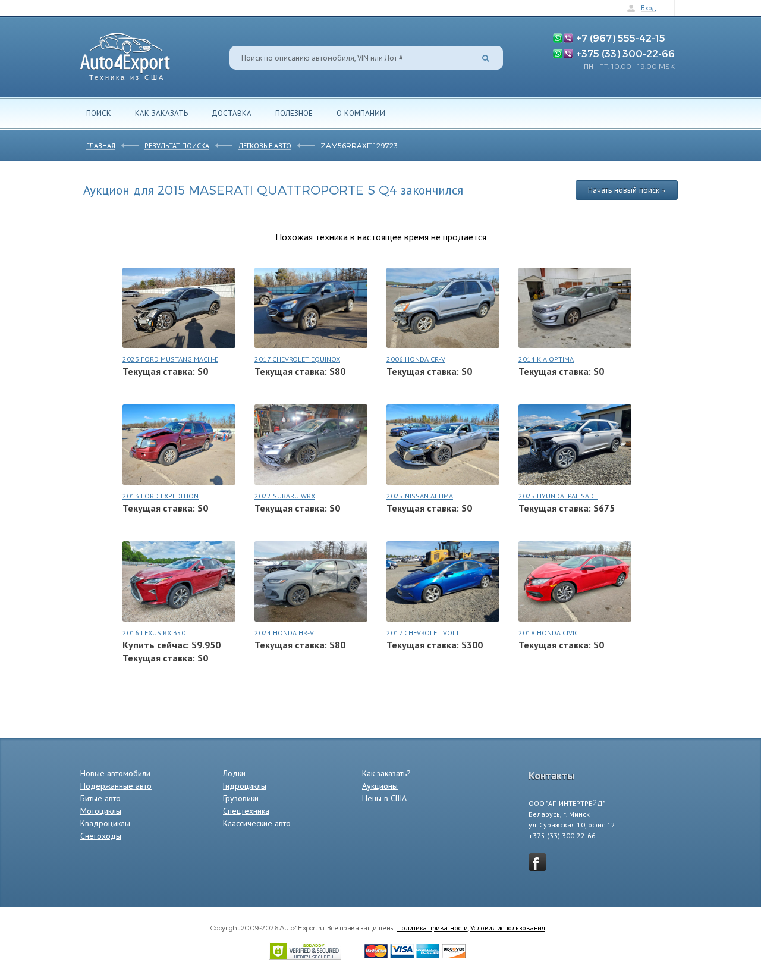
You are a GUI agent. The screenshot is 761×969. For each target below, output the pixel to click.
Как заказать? (386, 773)
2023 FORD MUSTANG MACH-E (170, 359)
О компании (361, 113)
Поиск (98, 113)
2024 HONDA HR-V (284, 632)
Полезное (294, 113)
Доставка (231, 113)
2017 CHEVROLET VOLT (423, 632)
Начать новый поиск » (626, 190)
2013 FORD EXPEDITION (160, 495)
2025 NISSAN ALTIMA (419, 495)
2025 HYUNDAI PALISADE (558, 495)
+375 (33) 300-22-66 (625, 53)
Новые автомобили (115, 773)
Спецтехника (246, 810)
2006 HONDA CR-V (415, 359)
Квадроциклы (105, 823)
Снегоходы (100, 835)
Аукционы (380, 785)
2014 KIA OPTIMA (546, 359)
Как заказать (161, 113)
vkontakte (537, 862)
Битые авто (100, 798)
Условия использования (507, 927)
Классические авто (257, 823)
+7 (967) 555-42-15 (620, 37)
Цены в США (384, 798)
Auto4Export (125, 53)
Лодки (234, 773)
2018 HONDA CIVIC (548, 632)
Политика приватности (432, 927)
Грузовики (241, 798)
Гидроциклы (244, 785)
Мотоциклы (100, 810)
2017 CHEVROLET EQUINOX (297, 359)
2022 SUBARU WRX (284, 495)
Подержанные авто (116, 785)
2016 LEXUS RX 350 (153, 632)
